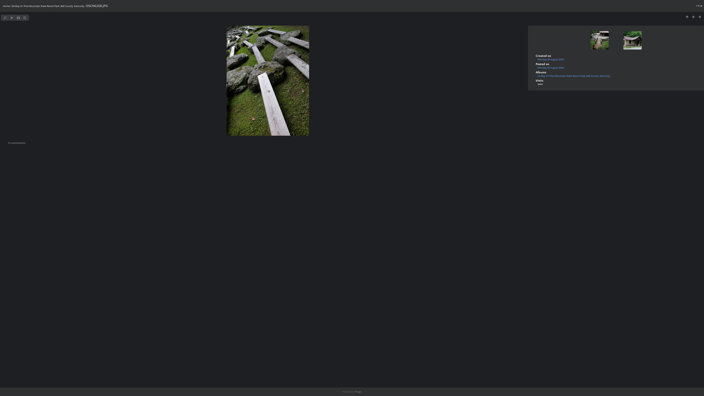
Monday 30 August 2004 (551, 59)
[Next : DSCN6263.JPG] (700, 17)
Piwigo (358, 391)
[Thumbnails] (687, 17)
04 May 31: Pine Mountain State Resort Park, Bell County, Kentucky (48, 6)
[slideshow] (12, 18)
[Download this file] (25, 18)
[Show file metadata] (18, 18)
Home (6, 6)
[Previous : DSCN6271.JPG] (693, 17)
